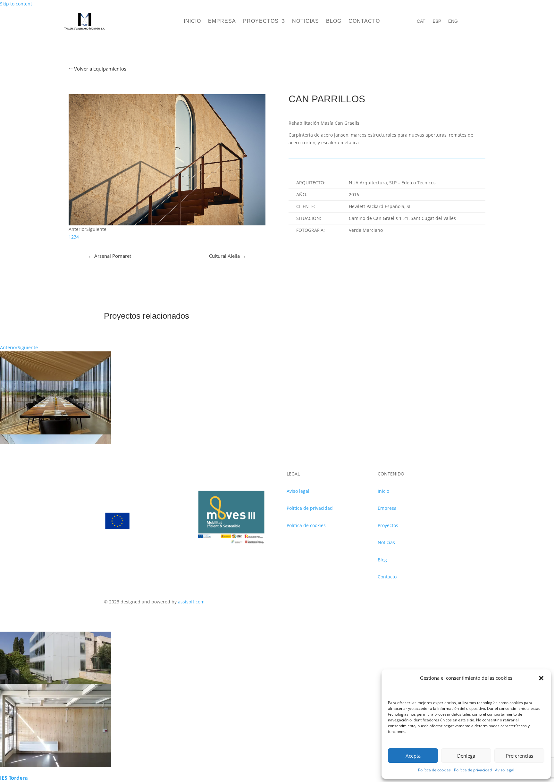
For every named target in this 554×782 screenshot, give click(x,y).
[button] (541, 678)
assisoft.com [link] (191, 602)
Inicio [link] (192, 21)
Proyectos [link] (261, 21)
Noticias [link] (305, 21)
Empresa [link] (222, 21)
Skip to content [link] (16, 4)
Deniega (466, 756)
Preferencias (519, 756)
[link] (84, 30)
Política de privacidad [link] (473, 770)
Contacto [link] (364, 21)
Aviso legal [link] (504, 770)
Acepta (413, 756)
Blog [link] (333, 21)
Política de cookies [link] (434, 770)
